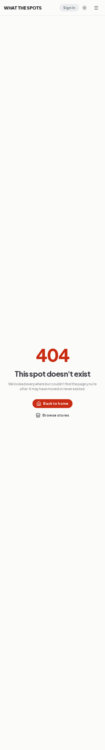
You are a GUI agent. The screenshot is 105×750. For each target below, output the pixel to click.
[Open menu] (96, 8)
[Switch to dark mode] (84, 8)
